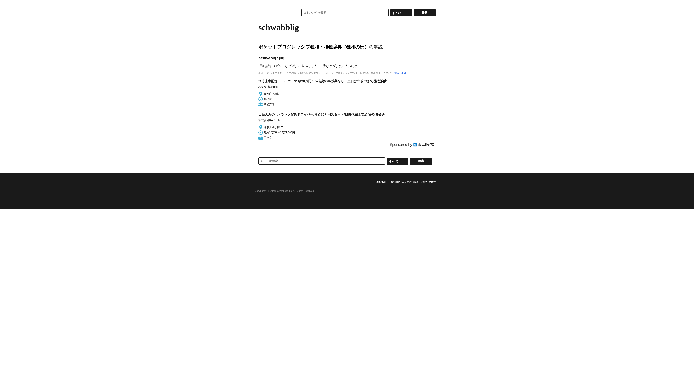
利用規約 (381, 181)
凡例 (403, 73)
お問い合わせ (428, 181)
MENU (262, 3)
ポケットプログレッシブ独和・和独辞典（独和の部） (313, 46)
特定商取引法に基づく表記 (404, 181)
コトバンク (276, 12)
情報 (396, 73)
